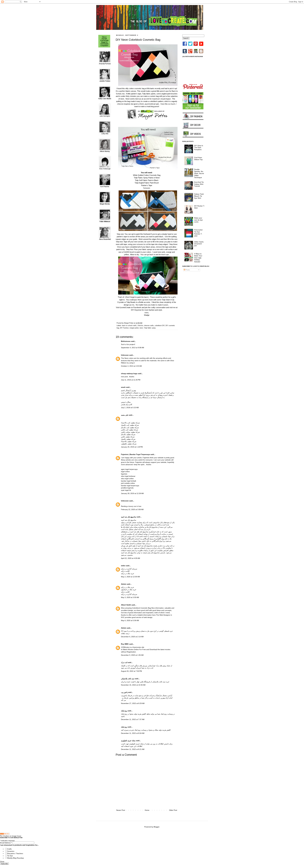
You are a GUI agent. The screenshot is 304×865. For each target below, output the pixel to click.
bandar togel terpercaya (130, 486)
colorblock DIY (160, 325)
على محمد (124, 415)
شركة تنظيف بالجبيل (128, 439)
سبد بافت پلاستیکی (127, 679)
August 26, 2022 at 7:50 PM (131, 671)
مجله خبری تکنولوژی (136, 744)
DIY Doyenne (136, 310)
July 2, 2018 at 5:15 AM (130, 407)
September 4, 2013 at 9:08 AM (132, 348)
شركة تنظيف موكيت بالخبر (130, 432)
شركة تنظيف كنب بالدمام (130, 427)
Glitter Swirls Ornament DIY (199, 244)
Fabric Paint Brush (151, 183)
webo (123, 566)
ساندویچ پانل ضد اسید (128, 520)
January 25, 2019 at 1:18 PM (132, 447)
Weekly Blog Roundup (15, 858)
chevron (140, 325)
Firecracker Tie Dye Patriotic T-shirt (198, 233)
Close (2, 862)
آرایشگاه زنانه (143, 397)
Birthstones (126, 341)
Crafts (9, 849)
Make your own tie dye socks (198, 220)
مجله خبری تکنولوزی (128, 741)
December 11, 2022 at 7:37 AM (132, 719)
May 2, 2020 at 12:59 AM (130, 577)
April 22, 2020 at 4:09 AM (130, 558)
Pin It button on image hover (10, 836)
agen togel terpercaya (129, 469)
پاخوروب (124, 695)
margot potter (134, 328)
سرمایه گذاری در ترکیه (129, 569)
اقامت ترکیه (125, 571)
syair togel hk (126, 490)
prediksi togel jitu (127, 488)
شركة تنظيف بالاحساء (128, 441)
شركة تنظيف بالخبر (128, 437)
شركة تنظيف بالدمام (128, 434)
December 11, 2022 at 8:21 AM (132, 749)
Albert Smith (126, 605)
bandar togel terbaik (128, 481)
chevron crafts (149, 325)
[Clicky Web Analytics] (5, 834)
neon (141, 328)
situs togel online (127, 478)
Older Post (173, 810)
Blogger (156, 827)
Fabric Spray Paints (145, 178)
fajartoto (124, 474)
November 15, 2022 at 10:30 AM (133, 685)
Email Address (6, 843)
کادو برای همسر (126, 404)
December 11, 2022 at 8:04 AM (132, 733)
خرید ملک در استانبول (128, 589)
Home (147, 810)
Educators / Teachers (15, 853)
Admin (123, 584)
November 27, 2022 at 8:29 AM (133, 703)
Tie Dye (10, 856)
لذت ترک (124, 662)
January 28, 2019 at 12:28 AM (132, 493)
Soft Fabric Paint (145, 180)
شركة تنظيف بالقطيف (128, 444)
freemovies (137, 647)
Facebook (137, 307)
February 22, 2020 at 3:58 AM (132, 509)
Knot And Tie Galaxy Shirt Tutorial (199, 184)
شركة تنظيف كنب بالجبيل (130, 425)
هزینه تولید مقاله (160, 730)
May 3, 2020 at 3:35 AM (130, 597)
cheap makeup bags (129, 373)
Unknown (125, 355)
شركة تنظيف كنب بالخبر (129, 430)
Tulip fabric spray (150, 328)
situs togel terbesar (128, 476)
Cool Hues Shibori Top (198, 158)
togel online (125, 471)
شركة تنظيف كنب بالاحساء (130, 423)
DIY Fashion (124, 328)
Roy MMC (125, 644)
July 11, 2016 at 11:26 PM (130, 380)
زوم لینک (124, 711)
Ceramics (10, 851)
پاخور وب (124, 692)
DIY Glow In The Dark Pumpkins (198, 148)
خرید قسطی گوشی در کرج (163, 631)
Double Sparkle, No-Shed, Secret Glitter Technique (199, 173)
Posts (187, 270)
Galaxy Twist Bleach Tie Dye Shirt (199, 196)
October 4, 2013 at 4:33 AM (131, 366)
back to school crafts (129, 325)
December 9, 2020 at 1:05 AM (132, 655)
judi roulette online (128, 483)
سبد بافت (162, 682)
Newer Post (120, 810)
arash (123, 387)
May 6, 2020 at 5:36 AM (130, 620)
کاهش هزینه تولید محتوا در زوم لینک (133, 714)
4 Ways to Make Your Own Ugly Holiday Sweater (198, 258)
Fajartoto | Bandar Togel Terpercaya (135, 454)
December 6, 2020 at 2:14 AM (132, 637)
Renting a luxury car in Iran (131, 506)
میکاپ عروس (126, 402)
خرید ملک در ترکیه (127, 573)
